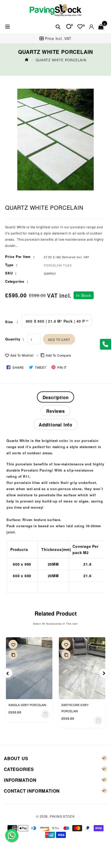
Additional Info (55, 425)
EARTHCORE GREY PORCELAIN (75, 708)
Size (9, 321)
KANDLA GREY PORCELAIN (27, 705)
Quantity (12, 339)
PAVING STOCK (62, 816)
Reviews (55, 411)
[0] (80, 26)
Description (56, 397)
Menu (7, 27)
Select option (45, 714)
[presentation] (7, 673)
